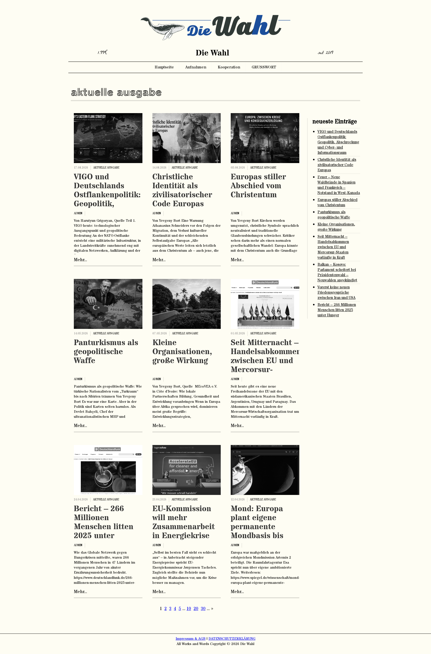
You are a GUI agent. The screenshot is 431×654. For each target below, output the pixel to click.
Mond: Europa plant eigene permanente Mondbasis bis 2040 (257, 526)
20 (196, 609)
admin (78, 213)
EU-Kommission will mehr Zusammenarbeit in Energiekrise (183, 522)
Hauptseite (164, 67)
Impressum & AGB (191, 638)
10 (189, 609)
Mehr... (80, 260)
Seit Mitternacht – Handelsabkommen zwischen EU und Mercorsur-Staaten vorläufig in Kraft (266, 365)
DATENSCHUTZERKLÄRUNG (232, 638)
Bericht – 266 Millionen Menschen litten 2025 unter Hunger (103, 526)
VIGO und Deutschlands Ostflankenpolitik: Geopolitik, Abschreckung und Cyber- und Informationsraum (108, 204)
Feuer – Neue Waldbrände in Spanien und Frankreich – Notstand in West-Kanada (339, 185)
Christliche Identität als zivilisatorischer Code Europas (182, 191)
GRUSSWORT (264, 67)
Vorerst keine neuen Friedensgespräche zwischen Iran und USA (336, 292)
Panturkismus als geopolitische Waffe (106, 351)
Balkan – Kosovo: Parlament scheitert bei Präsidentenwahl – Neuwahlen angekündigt (337, 272)
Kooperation (229, 67)
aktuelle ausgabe (106, 168)
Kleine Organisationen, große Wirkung (182, 351)
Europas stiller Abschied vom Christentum (258, 186)
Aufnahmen (195, 67)
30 (203, 609)
